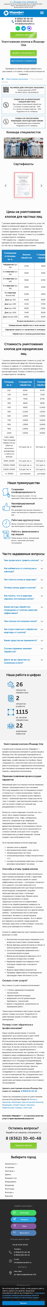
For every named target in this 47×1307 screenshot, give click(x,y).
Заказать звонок (23, 35)
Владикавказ (10, 1182)
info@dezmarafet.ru (24, 24)
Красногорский (28, 1102)
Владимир (9, 1185)
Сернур (18, 1108)
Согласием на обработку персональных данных (20, 1297)
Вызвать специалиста (23, 53)
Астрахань (9, 1167)
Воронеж (9, 1196)
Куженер (39, 1102)
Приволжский (8, 1108)
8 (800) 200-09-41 (24, 21)
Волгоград (9, 1189)
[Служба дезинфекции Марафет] (3, 79)
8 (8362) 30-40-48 (24, 19)
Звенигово (6, 1102)
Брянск (8, 1174)
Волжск (33, 1099)
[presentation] (5, 186)
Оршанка (30, 1105)
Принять (23, 1303)
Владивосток (11, 1178)
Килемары (16, 1102)
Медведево (7, 1105)
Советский (27, 1108)
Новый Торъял (19, 1105)
